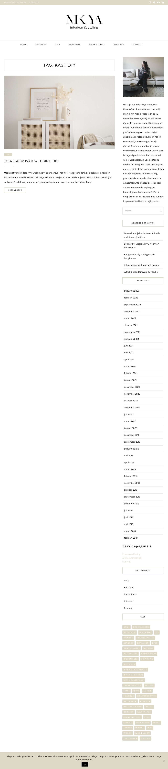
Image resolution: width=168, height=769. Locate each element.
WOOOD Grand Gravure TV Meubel (141, 272)
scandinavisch (132, 717)
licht (136, 691)
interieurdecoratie (135, 669)
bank (126, 627)
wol (149, 728)
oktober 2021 (130, 325)
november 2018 (132, 483)
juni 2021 (128, 345)
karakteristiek (132, 685)
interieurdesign (133, 675)
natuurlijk (130, 701)
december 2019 (131, 435)
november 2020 (132, 393)
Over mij (118, 44)
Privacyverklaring (131, 554)
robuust (129, 712)
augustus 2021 (131, 339)
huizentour (130, 653)
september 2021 (132, 332)
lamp (126, 691)
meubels (129, 696)
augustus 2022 (131, 311)
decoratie (145, 632)
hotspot (148, 648)
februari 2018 (131, 537)
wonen (128, 733)
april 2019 (129, 462)
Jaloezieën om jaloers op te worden (142, 265)
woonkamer (142, 733)
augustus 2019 (131, 448)
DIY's (8, 155)
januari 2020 (130, 428)
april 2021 (129, 359)
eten (155, 643)
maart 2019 (130, 469)
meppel (147, 691)
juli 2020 (128, 414)
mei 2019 (128, 455)
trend (156, 723)
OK (85, 764)
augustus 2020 (131, 407)
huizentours (148, 653)
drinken (128, 638)
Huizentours (97, 44)
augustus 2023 (131, 290)
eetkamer (142, 643)
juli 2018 (128, 510)
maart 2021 (130, 366)
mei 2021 (128, 352)
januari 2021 (130, 380)
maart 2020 (130, 421)
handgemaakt (132, 648)
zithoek (145, 738)
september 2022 (132, 304)
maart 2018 (130, 531)
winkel (140, 728)
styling (128, 723)
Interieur (41, 44)
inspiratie (147, 659)
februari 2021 (130, 373)
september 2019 (132, 441)
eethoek (129, 643)
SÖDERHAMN (142, 723)
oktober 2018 (130, 489)
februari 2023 (131, 297)
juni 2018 (128, 517)
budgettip (130, 632)
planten (145, 701)
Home (23, 44)
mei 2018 (128, 524)
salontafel (144, 712)
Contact (137, 44)
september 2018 (132, 496)
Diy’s (58, 44)
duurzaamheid (145, 638)
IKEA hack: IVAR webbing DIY (31, 161)
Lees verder (15, 190)
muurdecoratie (146, 696)
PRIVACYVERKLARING (15, 2)
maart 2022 (130, 318)
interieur (129, 664)
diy (157, 632)
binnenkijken (141, 627)
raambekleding (133, 707)
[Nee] (164, 760)
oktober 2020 (131, 400)
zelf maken (130, 738)
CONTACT (34, 2)
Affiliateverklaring (131, 557)
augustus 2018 (131, 503)
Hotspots (75, 44)
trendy (128, 728)
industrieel (131, 659)
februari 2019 (130, 476)
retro (149, 707)
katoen (149, 685)
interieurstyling (134, 680)
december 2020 (132, 387)
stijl (147, 717)
